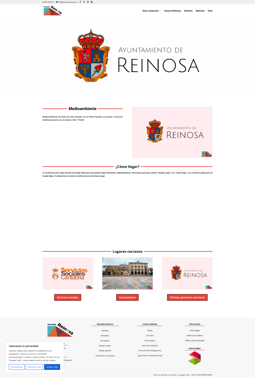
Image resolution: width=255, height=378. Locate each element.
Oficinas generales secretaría (187, 297)
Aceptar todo (52, 367)
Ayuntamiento (127, 297)
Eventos (188, 11)
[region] (34, 357)
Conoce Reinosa (172, 11)
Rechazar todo (34, 367)
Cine (210, 11)
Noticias (200, 11)
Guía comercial (150, 11)
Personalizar (16, 367)
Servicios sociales (67, 297)
